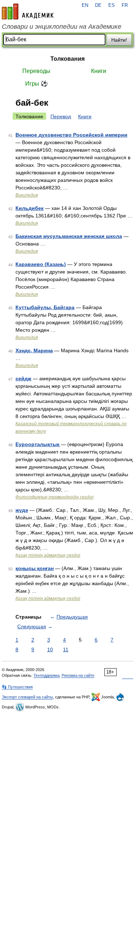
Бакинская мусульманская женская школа (68, 236)
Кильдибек (29, 208)
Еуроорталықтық (37, 444)
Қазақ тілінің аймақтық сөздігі (47, 555)
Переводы (36, 71)
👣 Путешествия (17, 687)
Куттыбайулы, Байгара (45, 307)
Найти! (119, 40)
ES (111, 5)
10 (50, 649)
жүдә (21, 510)
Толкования (67, 59)
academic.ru (28, 11)
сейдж (23, 378)
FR (125, 5)
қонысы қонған (34, 568)
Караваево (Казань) (40, 264)
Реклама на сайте (78, 675)
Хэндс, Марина (34, 350)
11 (65, 649)
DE (98, 5)
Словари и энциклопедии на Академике (61, 26)
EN (85, 5)
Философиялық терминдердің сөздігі (54, 497)
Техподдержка (46, 675)
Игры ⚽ (36, 84)
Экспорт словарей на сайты (27, 697)
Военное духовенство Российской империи (71, 135)
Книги (98, 71)
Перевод (60, 116)
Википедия (26, 195)
